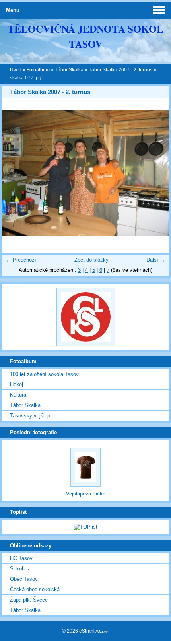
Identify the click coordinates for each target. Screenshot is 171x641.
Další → (155, 260)
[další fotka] (156, 173)
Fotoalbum (38, 69)
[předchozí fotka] (15, 173)
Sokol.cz (20, 569)
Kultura (18, 395)
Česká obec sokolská (35, 589)
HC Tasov (21, 558)
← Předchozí (21, 260)
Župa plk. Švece (29, 600)
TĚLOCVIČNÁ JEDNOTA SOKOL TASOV (85, 36)
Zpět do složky (91, 260)
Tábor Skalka (69, 69)
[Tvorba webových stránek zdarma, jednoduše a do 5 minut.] (106, 631)
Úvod (15, 69)
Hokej (16, 384)
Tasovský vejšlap (30, 416)
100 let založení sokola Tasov (44, 374)
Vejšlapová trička (85, 494)
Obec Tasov (24, 579)
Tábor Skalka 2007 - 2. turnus (120, 69)
